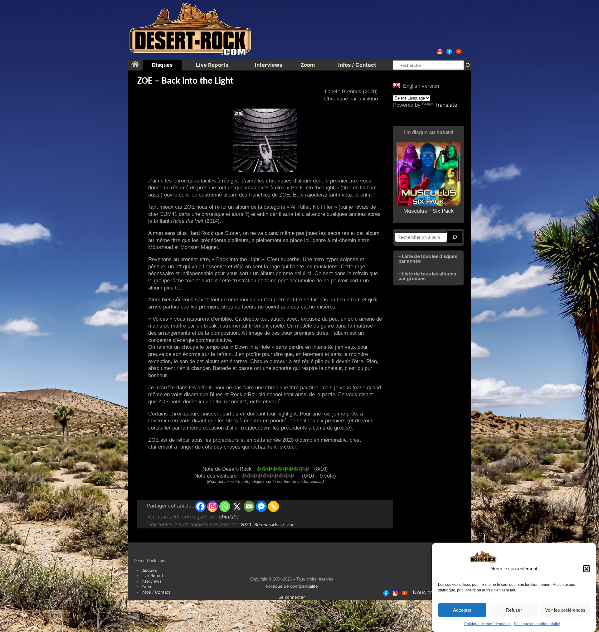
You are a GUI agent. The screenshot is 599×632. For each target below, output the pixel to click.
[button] (586, 569)
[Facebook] (200, 506)
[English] (396, 85)
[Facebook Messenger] (261, 506)
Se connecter (292, 597)
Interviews (151, 581)
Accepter (462, 610)
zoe (291, 524)
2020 (246, 524)
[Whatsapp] (224, 506)
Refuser (514, 610)
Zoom (146, 586)
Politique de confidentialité (487, 623)
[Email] (249, 506)
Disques (149, 570)
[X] (236, 506)
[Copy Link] (273, 506)
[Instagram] (212, 506)
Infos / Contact (155, 592)
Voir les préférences (565, 610)
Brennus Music (269, 524)
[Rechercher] (467, 65)
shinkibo (229, 516)
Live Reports (153, 575)
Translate (446, 105)
